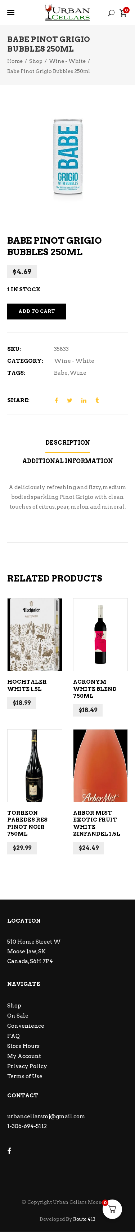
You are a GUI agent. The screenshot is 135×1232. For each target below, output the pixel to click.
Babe (61, 373)
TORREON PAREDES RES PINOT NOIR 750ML (27, 823)
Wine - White (67, 61)
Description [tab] (67, 442)
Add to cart (36, 311)
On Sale (17, 1016)
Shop (35, 61)
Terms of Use (24, 1076)
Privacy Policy (27, 1066)
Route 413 (84, 1219)
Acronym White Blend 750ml (95, 689)
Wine (77, 373)
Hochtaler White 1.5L (27, 685)
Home (15, 61)
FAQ (13, 1036)
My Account (24, 1056)
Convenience (25, 1026)
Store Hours (23, 1046)
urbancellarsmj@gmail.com (46, 1116)
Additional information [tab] (67, 461)
